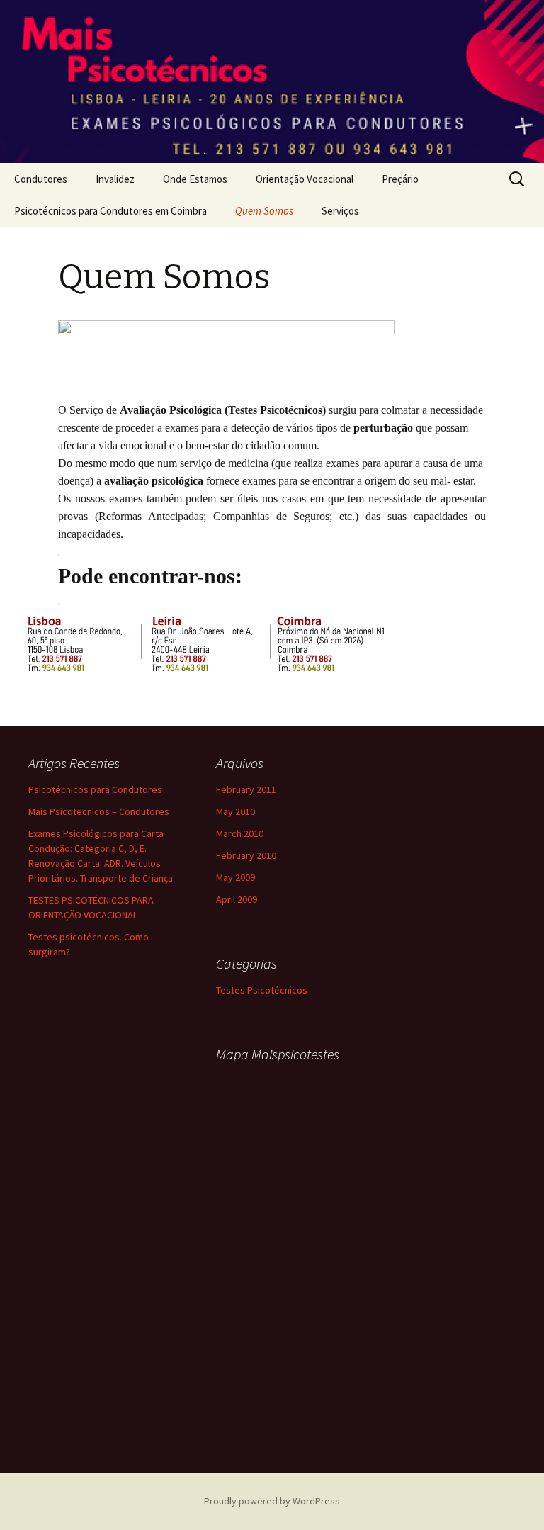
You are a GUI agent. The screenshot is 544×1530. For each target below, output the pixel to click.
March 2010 (240, 833)
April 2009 (236, 899)
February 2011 (246, 789)
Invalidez (115, 179)
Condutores (40, 179)
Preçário (400, 179)
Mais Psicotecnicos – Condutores (98, 811)
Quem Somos (264, 211)
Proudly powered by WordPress (272, 1501)
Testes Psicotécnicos (261, 990)
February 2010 (246, 855)
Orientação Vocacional (304, 179)
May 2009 (235, 877)
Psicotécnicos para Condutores (95, 789)
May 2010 (235, 811)
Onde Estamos (195, 179)
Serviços (340, 211)
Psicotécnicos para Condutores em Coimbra (110, 211)
